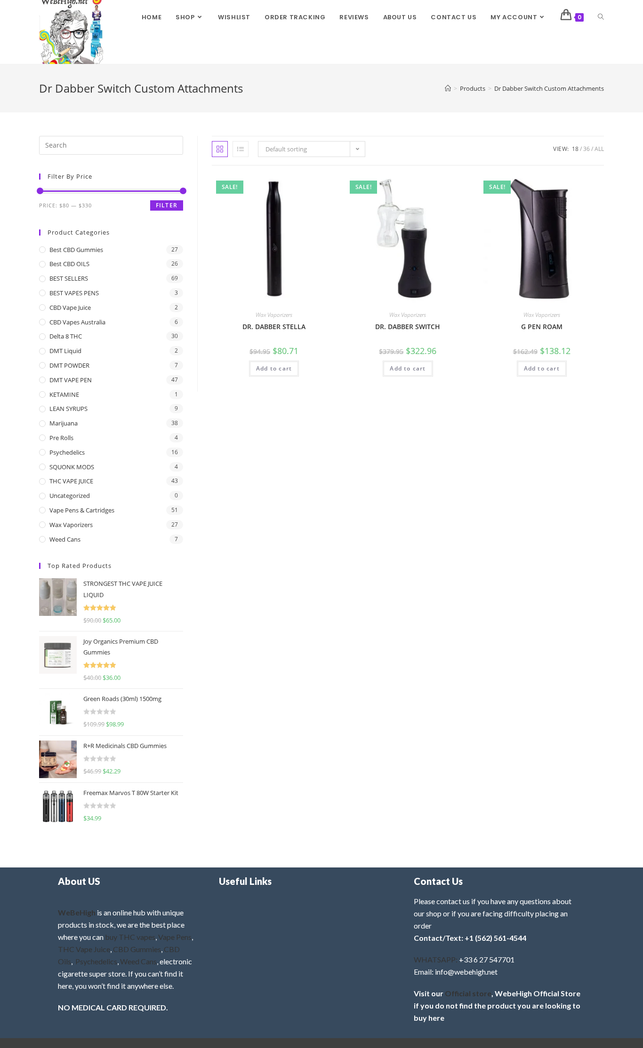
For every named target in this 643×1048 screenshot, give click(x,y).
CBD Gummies (137, 949)
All (599, 149)
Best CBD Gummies (76, 249)
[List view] (241, 149)
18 (575, 149)
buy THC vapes (130, 936)
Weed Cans (64, 539)
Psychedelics (67, 452)
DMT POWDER (69, 365)
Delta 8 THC (65, 336)
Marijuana (63, 423)
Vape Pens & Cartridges (81, 510)
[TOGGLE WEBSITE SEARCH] (601, 17)
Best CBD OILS (69, 264)
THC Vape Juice (84, 949)
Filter (166, 205)
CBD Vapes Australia (77, 322)
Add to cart (274, 368)
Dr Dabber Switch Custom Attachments (549, 88)
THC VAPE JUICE (71, 481)
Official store (468, 993)
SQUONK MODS (71, 467)
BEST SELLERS (68, 278)
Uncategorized (69, 495)
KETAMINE (64, 394)
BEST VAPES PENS (74, 293)
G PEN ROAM (542, 326)
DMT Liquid (65, 351)
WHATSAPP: (436, 959)
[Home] (448, 88)
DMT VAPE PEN (70, 380)
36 (586, 149)
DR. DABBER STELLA (273, 326)
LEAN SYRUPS (68, 408)
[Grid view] (220, 149)
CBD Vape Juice (70, 307)
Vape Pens (175, 936)
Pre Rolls (61, 437)
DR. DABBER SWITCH (407, 326)
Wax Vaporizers (274, 315)
